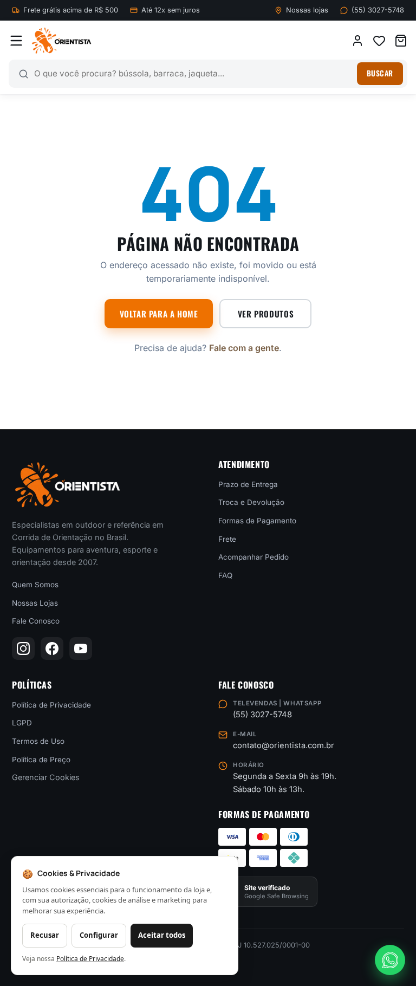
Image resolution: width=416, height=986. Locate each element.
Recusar (44, 935)
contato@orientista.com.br (283, 745)
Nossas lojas (307, 10)
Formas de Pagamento (257, 520)
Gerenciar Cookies (46, 777)
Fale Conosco (36, 621)
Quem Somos (35, 584)
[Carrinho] (400, 40)
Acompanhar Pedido (253, 557)
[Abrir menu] (16, 40)
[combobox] (193, 74)
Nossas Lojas (35, 603)
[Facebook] (52, 648)
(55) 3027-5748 (378, 10)
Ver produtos (266, 314)
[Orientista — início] (61, 40)
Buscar (380, 73)
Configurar (99, 935)
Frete (227, 538)
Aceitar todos (161, 935)
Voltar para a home (159, 314)
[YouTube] (80, 648)
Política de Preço (41, 759)
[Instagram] (23, 648)
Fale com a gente (244, 347)
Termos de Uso (38, 741)
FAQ (225, 575)
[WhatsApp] (390, 960)
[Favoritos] (379, 40)
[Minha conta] (357, 40)
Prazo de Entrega (248, 484)
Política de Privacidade (51, 704)
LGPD (22, 722)
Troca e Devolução (251, 502)
